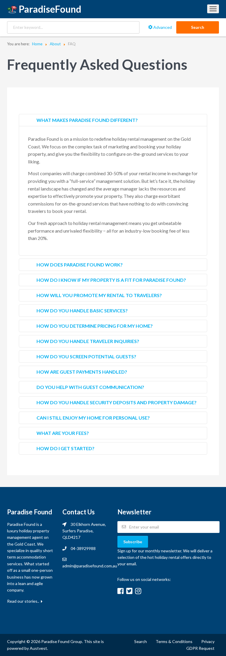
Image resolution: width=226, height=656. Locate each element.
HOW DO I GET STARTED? (65, 448)
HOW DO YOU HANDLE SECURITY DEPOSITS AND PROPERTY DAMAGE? (116, 402)
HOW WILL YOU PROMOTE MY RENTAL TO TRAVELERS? (99, 295)
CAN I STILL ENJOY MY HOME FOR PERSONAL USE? (93, 417)
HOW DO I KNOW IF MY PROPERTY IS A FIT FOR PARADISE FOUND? (111, 280)
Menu (213, 8)
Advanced (162, 27)
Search (197, 27)
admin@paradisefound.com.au (89, 565)
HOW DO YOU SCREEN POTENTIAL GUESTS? (86, 356)
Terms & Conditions (174, 641)
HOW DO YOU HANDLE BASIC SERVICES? (82, 310)
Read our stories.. (23, 601)
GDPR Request (200, 648)
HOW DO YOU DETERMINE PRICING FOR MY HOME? (94, 326)
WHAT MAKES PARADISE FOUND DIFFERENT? (87, 120)
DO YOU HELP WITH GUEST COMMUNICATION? (90, 387)
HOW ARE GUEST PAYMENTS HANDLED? (81, 372)
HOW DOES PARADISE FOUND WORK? (79, 264)
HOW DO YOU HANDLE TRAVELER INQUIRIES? (87, 341)
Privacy (208, 641)
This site (92, 641)
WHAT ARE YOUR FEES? (62, 433)
